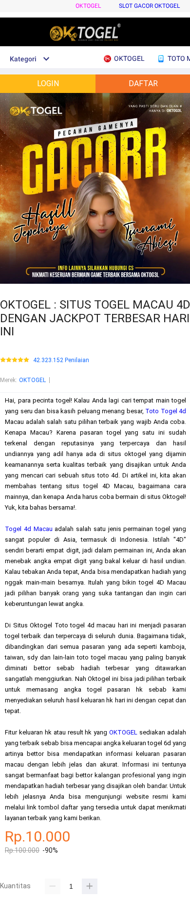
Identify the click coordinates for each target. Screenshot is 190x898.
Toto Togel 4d (165, 411)
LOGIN (48, 83)
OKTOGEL (88, 5)
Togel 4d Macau (29, 528)
